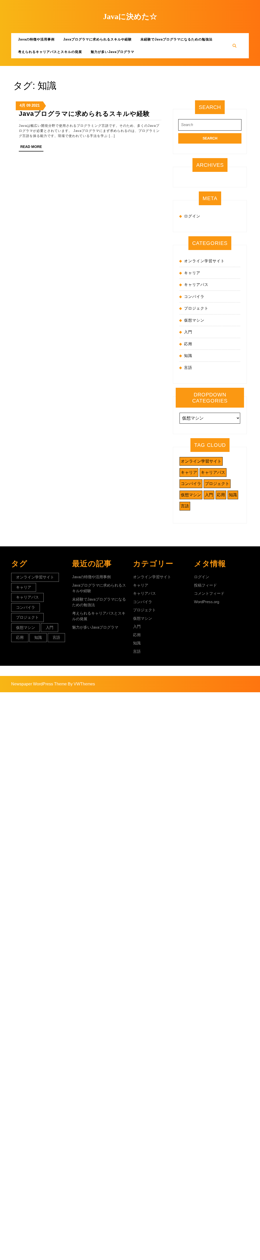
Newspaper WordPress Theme (39, 684)
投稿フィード (205, 585)
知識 (188, 355)
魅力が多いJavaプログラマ (112, 52)
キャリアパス (196, 284)
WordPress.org (206, 602)
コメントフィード (209, 593)
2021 (35, 105)
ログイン (192, 216)
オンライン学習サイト (204, 261)
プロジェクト (196, 308)
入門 (188, 332)
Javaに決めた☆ (130, 16)
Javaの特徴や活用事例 (36, 39)
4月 (22, 105)
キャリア (192, 273)
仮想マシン (194, 320)
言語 (188, 367)
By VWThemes (81, 684)
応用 (188, 344)
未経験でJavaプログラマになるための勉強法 (176, 39)
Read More (31, 147)
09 (28, 105)
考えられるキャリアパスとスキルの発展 (50, 52)
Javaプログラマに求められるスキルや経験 (97, 39)
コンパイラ (194, 296)
